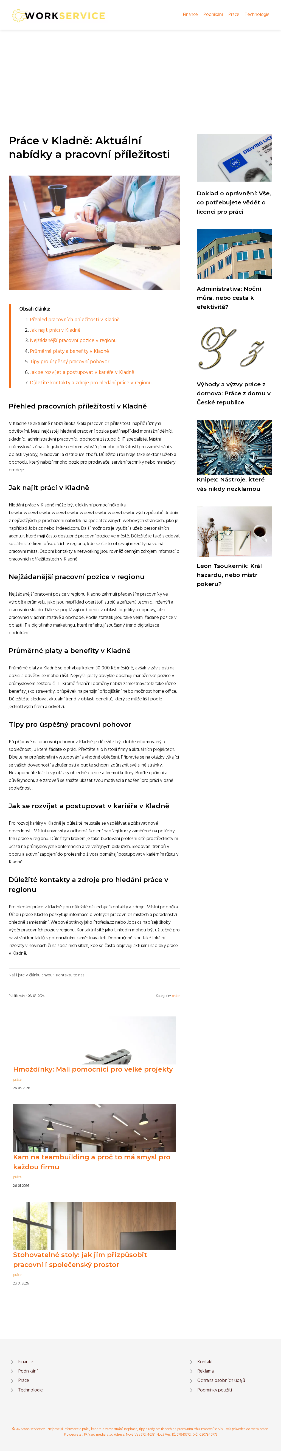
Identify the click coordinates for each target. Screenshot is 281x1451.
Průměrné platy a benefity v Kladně (69, 351)
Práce (233, 15)
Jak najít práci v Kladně (55, 330)
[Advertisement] (140, 70)
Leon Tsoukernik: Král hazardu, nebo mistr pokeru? (229, 575)
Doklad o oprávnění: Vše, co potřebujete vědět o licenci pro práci (234, 202)
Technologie (257, 15)
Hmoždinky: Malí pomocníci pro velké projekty (93, 1069)
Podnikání (213, 15)
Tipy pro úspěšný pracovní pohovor (69, 362)
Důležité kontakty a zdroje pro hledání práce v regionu (90, 383)
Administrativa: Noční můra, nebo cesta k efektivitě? (229, 298)
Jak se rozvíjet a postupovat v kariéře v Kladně (82, 372)
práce (176, 996)
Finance (190, 15)
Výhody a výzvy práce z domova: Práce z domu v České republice (234, 393)
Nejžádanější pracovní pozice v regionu (73, 341)
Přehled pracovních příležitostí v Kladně (75, 320)
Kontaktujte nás (70, 975)
